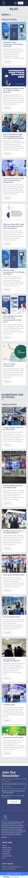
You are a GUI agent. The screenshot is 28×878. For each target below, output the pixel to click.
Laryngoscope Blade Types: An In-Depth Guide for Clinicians (13, 90)
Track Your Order (7, 856)
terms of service (17, 795)
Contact (4, 845)
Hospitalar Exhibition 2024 (13, 737)
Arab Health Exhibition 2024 (14, 575)
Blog (3, 858)
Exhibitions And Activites (12, 396)
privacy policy (6, 797)
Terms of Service (7, 849)
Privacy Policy (6, 851)
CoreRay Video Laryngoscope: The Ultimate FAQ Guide (14, 272)
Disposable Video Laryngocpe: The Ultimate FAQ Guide (13, 44)
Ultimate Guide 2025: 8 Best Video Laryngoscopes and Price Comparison (13, 226)
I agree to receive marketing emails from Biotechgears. (13, 791)
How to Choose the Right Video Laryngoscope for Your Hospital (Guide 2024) (13, 136)
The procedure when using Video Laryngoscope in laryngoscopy (13, 180)
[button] (15, 3)
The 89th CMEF (9, 705)
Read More (7, 62)
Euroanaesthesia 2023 (11, 617)
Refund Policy (6, 854)
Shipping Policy (6, 847)
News (5, 14)
